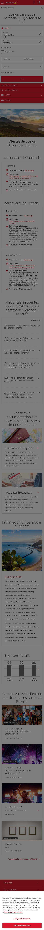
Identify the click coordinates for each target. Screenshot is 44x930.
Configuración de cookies (22, 919)
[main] (22, 910)
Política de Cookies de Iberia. (13, 912)
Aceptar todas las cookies (22, 925)
